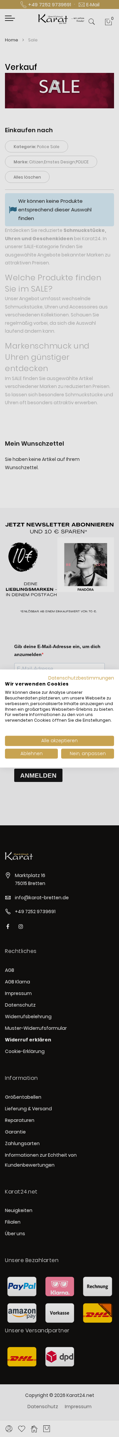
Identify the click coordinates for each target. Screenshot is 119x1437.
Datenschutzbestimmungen (81, 678)
